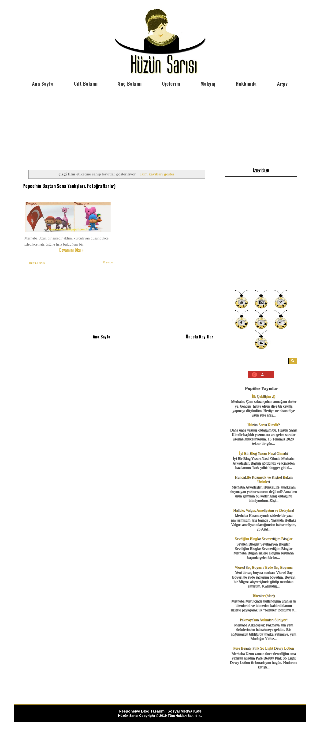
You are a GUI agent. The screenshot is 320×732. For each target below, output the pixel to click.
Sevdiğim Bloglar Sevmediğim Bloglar (263, 539)
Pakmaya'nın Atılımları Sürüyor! (263, 620)
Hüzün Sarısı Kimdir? (263, 425)
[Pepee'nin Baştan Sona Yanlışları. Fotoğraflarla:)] (68, 232)
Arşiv (282, 83)
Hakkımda (246, 83)
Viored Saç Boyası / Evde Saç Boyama (263, 567)
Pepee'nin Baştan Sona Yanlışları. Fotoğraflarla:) (68, 185)
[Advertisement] (160, 124)
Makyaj (208, 83)
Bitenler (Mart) (264, 596)
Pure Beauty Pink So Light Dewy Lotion (263, 648)
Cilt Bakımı (86, 83)
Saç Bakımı (130, 83)
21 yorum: (108, 262)
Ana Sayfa (43, 83)
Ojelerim (171, 83)
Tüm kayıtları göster (157, 174)
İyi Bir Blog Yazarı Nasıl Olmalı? (263, 453)
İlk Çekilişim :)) (263, 396)
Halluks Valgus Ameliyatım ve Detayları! (263, 510)
